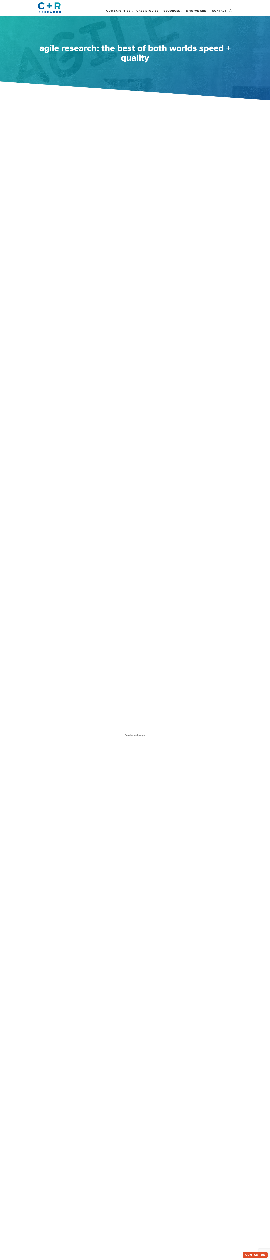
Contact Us (255, 1255)
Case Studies (147, 11)
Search (230, 10)
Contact (219, 11)
